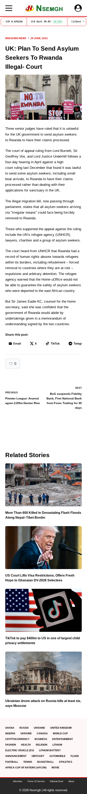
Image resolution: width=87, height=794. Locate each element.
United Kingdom (61, 727)
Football (11, 762)
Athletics (65, 762)
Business (41, 739)
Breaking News (15, 38)
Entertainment (62, 739)
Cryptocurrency (17, 739)
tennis (27, 762)
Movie (55, 767)
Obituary (38, 756)
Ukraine (39, 727)
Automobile (57, 756)
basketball (45, 762)
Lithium (57, 744)
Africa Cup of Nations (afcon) (26, 767)
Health (26, 744)
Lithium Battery (50, 750)
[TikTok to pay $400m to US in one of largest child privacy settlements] (43, 610)
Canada (42, 733)
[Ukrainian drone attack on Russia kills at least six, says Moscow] (43, 673)
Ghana (9, 727)
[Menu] (8, 8)
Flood (75, 756)
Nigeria (10, 733)
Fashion (10, 744)
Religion (41, 744)
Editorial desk (56, 781)
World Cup (60, 733)
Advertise (17, 781)
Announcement (16, 756)
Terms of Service (36, 781)
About (71, 781)
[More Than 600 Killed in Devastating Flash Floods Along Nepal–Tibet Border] (43, 484)
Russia (24, 727)
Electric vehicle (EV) (19, 750)
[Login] (78, 8)
